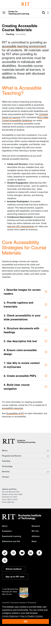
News (34, 541)
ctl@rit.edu (10, 502)
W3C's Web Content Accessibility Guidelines (25, 119)
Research (36, 526)
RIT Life (35, 531)
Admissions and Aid (11, 541)
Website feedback (14, 569)
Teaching (10, 34)
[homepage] (4, 34)
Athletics (36, 536)
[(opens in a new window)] (4, 553)
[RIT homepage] (21, 517)
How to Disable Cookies (31, 616)
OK (25, 621)
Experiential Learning (11, 536)
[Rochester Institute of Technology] (25, 4)
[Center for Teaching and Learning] (19, 441)
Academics (7, 531)
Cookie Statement (10, 616)
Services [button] (6, 471)
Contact (5, 476)
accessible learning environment (24, 46)
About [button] (4, 450)
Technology (7, 466)
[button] (4, 12)
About (4, 526)
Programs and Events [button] (11, 455)
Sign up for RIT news (15, 576)
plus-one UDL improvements (20, 226)
